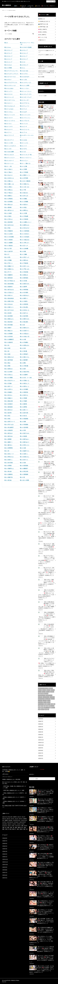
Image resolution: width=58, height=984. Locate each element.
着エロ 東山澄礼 (24, 307)
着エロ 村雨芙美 (24, 304)
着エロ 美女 (7, 415)
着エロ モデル (23, 148)
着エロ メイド (23, 145)
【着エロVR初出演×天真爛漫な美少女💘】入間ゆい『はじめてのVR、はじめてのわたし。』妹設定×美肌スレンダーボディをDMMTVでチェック (46, 277)
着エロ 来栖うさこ (9, 307)
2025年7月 (40, 753)
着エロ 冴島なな (8, 189)
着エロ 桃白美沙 (8, 321)
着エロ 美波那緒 (24, 418)
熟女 (39, 707)
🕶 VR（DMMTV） (42, 34)
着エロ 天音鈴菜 (24, 219)
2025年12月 (41, 739)
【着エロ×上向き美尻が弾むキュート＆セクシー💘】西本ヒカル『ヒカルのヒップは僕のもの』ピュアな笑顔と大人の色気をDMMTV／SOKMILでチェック (46, 594)
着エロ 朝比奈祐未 (9, 298)
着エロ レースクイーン (25, 157)
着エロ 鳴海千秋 (8, 477)
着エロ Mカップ (24, 65)
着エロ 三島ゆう (8, 172)
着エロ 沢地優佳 (24, 342)
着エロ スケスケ (8, 94)
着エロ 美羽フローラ (9, 421)
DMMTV (50, 688)
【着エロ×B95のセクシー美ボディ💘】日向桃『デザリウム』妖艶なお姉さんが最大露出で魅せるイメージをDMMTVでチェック (46, 130)
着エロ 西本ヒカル (24, 445)
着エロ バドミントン (25, 117)
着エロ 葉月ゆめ (8, 436)
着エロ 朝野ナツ (24, 298)
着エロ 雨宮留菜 (24, 465)
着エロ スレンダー (24, 100)
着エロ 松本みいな (24, 310)
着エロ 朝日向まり (24, 295)
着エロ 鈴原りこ (8, 459)
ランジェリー (40, 704)
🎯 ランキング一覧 (45, 5)
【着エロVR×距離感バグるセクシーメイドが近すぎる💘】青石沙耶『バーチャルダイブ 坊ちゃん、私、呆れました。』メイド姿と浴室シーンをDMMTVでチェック (46, 641)
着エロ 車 (6, 451)
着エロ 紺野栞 (23, 407)
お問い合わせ (5, 774)
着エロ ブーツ (7, 132)
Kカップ (47, 691)
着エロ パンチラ (8, 126)
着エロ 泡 (6, 345)
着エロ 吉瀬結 (23, 198)
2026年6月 (40, 724)
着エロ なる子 (23, 111)
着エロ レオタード (9, 160)
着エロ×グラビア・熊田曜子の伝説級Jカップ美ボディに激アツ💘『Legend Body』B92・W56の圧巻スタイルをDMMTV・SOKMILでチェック (46, 477)
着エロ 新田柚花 (24, 277)
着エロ (6, 42)
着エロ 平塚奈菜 (24, 263)
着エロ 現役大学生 (24, 371)
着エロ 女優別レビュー (25, 222)
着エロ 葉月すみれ (24, 433)
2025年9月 (40, 747)
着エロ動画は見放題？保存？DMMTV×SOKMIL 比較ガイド (14, 806)
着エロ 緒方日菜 (24, 412)
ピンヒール (40, 702)
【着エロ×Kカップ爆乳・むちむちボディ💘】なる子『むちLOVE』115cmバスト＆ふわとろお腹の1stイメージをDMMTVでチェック (46, 418)
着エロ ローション (9, 163)
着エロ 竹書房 (23, 401)
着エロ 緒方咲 (7, 412)
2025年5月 (40, 758)
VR (38, 693)
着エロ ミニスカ (24, 143)
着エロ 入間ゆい (8, 187)
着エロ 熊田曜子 (24, 360)
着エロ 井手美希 (24, 178)
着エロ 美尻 (7, 418)
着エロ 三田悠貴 (24, 172)
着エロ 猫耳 (23, 368)
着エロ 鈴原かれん (24, 456)
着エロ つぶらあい (9, 109)
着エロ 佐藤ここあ (9, 184)
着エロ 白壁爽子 (24, 374)
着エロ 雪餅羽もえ (9, 468)
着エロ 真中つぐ (8, 386)
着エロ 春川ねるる (9, 289)
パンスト (40, 700)
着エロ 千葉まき (8, 192)
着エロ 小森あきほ (24, 239)
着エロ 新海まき (24, 275)
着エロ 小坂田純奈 (24, 231)
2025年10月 (41, 745)
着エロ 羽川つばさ (9, 424)
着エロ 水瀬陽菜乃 (9, 339)
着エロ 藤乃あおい (24, 439)
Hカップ (52, 690)
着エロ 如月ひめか (9, 225)
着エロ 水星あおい (24, 333)
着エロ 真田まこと (24, 386)
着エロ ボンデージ (9, 140)
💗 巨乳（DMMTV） (43, 29)
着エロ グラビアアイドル (10, 82)
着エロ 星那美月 (8, 286)
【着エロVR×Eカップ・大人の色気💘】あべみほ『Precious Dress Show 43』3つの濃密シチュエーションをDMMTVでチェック (46, 255)
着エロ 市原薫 (7, 260)
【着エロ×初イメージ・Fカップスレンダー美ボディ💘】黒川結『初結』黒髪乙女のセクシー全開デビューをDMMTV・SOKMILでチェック (46, 395)
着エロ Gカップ (24, 53)
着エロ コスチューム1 (25, 82)
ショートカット (46, 697)
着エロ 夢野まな (24, 210)
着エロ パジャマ (8, 117)
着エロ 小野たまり (24, 242)
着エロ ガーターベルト (10, 76)
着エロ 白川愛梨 (8, 377)
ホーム (4, 10)
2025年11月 (41, 742)
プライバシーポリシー (7, 776)
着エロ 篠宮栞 (23, 404)
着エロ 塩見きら (24, 204)
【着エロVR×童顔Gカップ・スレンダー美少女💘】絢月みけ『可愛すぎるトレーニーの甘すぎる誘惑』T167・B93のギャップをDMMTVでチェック (46, 232)
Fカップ (44, 690)
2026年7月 (40, 721)
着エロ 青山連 (7, 471)
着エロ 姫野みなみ (24, 225)
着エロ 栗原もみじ (9, 319)
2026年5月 (40, 726)
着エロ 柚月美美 (24, 316)
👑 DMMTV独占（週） (43, 26)
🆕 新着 (15, 5)
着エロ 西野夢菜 (8, 448)
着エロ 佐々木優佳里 (25, 181)
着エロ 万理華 (23, 169)
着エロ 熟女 (7, 363)
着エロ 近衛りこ (24, 453)
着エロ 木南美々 (24, 301)
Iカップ (39, 691)
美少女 (42, 709)
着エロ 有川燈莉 (24, 292)
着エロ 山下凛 (7, 248)
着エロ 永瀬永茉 (8, 342)
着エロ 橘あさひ (8, 330)
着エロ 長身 (23, 462)
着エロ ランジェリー (9, 157)
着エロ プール (23, 132)
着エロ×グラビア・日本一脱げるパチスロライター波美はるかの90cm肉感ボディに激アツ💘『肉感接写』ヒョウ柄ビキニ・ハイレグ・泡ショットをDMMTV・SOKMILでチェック (46, 572)
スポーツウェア (41, 698)
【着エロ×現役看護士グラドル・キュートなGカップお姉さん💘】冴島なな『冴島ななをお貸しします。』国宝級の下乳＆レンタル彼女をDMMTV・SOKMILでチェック (46, 360)
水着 (52, 704)
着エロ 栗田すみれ (24, 319)
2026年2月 (40, 734)
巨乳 (45, 704)
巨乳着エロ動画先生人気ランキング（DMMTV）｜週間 (14, 798)
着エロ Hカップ (8, 56)
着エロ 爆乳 (23, 363)
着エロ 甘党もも (8, 374)
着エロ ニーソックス (9, 114)
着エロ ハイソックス (25, 114)
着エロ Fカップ (8, 53)
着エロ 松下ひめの (9, 310)
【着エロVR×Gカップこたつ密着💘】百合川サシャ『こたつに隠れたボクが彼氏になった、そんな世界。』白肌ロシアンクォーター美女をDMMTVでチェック (46, 289)
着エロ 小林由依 (8, 239)
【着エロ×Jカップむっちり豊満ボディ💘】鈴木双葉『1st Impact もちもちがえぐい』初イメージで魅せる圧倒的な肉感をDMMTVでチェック (46, 119)
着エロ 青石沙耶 (24, 471)
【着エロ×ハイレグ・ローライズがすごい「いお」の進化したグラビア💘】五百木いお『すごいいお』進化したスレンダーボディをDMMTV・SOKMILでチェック (46, 406)
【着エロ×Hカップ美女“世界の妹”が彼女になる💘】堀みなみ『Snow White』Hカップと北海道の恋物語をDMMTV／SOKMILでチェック (46, 674)
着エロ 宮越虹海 (8, 231)
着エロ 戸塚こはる (24, 269)
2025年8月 (40, 750)
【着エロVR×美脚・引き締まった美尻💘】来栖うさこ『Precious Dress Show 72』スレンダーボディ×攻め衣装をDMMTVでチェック (46, 265)
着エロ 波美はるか (24, 345)
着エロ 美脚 (23, 421)
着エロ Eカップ (24, 50)
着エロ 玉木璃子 (8, 371)
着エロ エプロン (24, 73)
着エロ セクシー (8, 103)
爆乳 (42, 707)
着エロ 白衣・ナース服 (25, 377)
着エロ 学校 (7, 228)
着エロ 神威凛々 (8, 392)
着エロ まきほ (23, 140)
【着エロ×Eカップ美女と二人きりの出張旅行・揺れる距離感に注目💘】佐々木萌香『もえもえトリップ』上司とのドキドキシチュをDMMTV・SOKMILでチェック (46, 336)
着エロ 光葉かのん (24, 184)
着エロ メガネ (7, 148)
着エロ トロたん (8, 111)
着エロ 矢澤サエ (8, 389)
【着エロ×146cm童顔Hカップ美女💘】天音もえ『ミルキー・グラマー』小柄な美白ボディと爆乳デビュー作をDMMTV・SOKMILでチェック (46, 629)
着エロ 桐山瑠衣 (24, 321)
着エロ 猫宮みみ (8, 368)
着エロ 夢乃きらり (9, 210)
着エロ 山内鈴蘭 (24, 248)
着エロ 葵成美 (23, 436)
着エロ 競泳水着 (8, 401)
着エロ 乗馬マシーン (25, 175)
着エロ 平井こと (8, 263)
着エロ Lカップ (8, 62)
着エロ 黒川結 (7, 480)
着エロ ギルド (7, 79)
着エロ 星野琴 (23, 286)
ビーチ (48, 700)
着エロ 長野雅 (7, 465)
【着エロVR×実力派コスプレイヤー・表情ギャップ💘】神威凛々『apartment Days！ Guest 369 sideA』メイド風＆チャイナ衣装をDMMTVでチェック (46, 208)
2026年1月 (40, 737)
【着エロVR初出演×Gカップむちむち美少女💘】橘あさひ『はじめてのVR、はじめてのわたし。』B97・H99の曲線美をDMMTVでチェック (46, 244)
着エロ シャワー (8, 91)
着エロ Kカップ (24, 59)
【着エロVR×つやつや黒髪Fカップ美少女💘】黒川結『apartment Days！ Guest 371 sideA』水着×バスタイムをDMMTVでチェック (46, 197)
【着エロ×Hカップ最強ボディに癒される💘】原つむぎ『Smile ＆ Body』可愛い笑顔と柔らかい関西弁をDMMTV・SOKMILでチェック (46, 455)
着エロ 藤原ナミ (8, 442)
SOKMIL (52, 691)
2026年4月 (40, 729)
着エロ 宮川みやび (24, 228)
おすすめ (46, 693)
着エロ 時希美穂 (24, 289)
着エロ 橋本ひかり (24, 327)
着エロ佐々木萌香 (24, 480)
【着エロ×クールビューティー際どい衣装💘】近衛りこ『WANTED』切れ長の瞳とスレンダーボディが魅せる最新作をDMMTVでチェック (46, 109)
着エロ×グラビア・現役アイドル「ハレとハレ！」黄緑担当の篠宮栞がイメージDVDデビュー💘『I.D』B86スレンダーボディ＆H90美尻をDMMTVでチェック (46, 500)
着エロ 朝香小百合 (9, 301)
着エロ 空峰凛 (23, 398)
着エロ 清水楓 (23, 351)
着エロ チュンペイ (24, 106)
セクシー (52, 698)
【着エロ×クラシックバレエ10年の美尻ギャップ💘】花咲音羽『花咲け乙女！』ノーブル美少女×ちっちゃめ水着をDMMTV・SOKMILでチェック (46, 300)
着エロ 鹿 (22, 477)
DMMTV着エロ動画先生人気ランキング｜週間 (13, 790)
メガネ (48, 702)
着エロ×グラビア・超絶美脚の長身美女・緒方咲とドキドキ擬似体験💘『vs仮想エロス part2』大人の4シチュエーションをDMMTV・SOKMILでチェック (46, 548)
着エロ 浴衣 (23, 348)
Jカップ (43, 691)
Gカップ (48, 690)
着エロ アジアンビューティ (11, 70)
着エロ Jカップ (8, 59)
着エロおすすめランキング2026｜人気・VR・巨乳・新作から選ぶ (14, 782)
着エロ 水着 (23, 339)
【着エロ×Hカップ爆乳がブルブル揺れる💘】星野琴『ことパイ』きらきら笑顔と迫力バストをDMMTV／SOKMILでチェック (46, 583)
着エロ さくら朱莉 (24, 85)
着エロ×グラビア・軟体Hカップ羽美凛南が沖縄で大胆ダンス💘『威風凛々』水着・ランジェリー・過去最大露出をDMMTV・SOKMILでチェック (46, 536)
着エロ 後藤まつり (9, 266)
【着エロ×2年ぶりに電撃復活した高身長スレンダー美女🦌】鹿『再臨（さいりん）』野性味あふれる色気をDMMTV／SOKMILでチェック (46, 652)
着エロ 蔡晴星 (7, 439)
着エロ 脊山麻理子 (9, 427)
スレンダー (47, 698)
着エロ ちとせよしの (9, 106)
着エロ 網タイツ (24, 409)
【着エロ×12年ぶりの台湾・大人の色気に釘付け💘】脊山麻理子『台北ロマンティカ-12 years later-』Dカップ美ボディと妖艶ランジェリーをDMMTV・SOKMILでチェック (46, 324)
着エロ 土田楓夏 (24, 201)
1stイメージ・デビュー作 (43, 688)
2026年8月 (40, 718)
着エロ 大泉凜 (7, 213)
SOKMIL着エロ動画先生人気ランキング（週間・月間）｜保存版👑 (13, 770)
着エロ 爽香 (7, 365)
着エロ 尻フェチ (24, 245)
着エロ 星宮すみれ (24, 283)
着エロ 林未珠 (7, 313)
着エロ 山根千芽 (8, 251)
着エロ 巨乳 (7, 257)
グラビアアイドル (41, 695)
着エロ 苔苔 (23, 430)
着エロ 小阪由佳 (8, 245)
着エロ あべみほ (24, 70)
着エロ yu (22, 67)
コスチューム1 (49, 695)
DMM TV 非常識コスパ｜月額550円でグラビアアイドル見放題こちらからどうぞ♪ (46, 72)
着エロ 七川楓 (23, 166)
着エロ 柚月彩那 (8, 316)
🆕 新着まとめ (41, 18)
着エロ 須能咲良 (8, 474)
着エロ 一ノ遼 (7, 166)
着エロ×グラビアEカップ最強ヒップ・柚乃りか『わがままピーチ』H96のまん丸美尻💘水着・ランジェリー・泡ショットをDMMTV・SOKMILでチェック (46, 560)
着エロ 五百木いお (9, 178)
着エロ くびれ (23, 79)
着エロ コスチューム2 (9, 85)
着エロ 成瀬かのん (9, 269)
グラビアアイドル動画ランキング (45, 54)
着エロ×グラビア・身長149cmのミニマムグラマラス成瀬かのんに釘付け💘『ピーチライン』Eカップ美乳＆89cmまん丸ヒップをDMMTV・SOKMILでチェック (46, 488)
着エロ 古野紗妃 (8, 198)
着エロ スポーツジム (9, 100)
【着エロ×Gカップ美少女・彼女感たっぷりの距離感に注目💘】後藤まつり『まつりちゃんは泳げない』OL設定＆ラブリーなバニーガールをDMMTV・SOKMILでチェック (46, 348)
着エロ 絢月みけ (8, 409)
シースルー (52, 697)
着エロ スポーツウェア (25, 97)
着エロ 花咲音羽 (8, 430)
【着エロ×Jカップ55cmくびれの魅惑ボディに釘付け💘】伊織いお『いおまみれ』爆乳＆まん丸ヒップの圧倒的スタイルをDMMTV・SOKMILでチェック (46, 312)
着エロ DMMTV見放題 (25, 47)
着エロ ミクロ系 (8, 143)
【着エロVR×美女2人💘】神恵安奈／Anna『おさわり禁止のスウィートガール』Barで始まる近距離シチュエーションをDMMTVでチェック (46, 175)
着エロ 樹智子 (7, 327)
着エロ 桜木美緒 (8, 324)
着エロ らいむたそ (9, 154)
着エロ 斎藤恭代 (8, 275)
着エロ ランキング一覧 (25, 154)
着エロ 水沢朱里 (8, 336)
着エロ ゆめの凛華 (9, 151)
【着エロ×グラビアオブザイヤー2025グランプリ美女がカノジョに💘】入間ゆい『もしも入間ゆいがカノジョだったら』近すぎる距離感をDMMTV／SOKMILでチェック (46, 663)
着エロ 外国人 (23, 207)
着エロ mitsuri (8, 65)
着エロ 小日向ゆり (24, 233)
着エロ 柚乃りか (24, 313)
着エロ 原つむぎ (24, 195)
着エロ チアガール (24, 103)
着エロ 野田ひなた (9, 456)
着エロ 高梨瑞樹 (24, 474)
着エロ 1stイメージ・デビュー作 (27, 43)
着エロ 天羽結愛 (24, 216)
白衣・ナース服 (47, 707)
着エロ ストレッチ (9, 97)
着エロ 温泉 (7, 354)
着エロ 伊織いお (8, 181)
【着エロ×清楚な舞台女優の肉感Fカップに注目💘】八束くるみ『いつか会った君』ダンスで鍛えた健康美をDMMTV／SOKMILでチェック (46, 605)
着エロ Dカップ (8, 50)
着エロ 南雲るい (8, 195)
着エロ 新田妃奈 (8, 277)
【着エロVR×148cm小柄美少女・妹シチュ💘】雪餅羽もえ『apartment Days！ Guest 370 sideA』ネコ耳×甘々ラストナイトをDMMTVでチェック (46, 220)
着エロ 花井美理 (24, 427)
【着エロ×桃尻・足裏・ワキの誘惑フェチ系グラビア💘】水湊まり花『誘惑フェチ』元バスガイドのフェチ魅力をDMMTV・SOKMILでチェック (46, 430)
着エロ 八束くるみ (24, 187)
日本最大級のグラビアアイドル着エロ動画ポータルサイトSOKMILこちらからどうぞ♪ (46, 67)
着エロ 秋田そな (24, 395)
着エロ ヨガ (23, 151)
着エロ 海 (6, 351)
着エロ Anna (7, 47)
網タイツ (53, 707)
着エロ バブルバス (24, 120)
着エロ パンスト (24, 123)
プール (45, 702)
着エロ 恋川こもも (24, 266)
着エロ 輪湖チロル (24, 451)
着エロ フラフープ (9, 135)
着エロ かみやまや (24, 76)
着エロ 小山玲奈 (8, 233)
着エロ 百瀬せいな (24, 380)
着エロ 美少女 (23, 415)
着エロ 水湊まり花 (24, 336)
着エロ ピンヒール (24, 129)
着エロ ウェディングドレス (11, 73)
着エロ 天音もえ (8, 219)
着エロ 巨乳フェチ (24, 257)
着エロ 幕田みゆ (24, 260)
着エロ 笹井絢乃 (8, 404)
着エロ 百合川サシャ (9, 380)
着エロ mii (22, 62)
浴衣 (42, 705)
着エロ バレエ (7, 123)
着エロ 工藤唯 (23, 254)
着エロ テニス (23, 109)
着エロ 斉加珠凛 (24, 272)
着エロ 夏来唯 (7, 207)
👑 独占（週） (37, 5)
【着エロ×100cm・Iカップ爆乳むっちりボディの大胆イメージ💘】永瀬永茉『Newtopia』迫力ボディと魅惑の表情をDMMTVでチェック (46, 511)
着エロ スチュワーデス (25, 94)
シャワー (40, 697)
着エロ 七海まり (8, 169)
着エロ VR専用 (8, 67)
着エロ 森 (22, 324)
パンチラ (44, 700)
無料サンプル (51, 705)
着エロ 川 (6, 254)
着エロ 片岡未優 (24, 365)
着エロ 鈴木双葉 (8, 462)
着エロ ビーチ (23, 126)
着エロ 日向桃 (23, 280)
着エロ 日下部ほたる (9, 280)
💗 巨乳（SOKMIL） (43, 32)
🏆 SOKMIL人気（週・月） (23, 6)
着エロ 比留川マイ (24, 330)
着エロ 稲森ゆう (8, 398)
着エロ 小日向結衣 (24, 236)
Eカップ (39, 690)
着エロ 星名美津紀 (9, 283)
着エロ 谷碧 (23, 448)
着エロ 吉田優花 (8, 201)
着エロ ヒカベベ (8, 129)
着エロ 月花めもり (9, 292)
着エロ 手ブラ (7, 272)
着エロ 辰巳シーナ (9, 453)
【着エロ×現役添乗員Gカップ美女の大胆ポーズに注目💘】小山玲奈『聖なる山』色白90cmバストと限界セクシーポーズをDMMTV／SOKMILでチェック (46, 617)
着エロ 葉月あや (8, 433)
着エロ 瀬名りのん (24, 357)
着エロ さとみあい (9, 88)
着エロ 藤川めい (8, 445)
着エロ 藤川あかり (24, 442)
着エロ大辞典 (41, 76)
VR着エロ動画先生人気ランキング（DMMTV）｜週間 (14, 793)
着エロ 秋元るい (8, 395)
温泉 (47, 705)
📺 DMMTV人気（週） (30, 6)
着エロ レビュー (24, 160)
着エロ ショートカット (25, 91)
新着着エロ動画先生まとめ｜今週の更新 (11, 779)
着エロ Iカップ (23, 56)
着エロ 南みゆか (24, 192)
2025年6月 (40, 755)
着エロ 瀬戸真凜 (8, 360)
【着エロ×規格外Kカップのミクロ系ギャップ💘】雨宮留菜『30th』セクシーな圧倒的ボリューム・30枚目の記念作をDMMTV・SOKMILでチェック (46, 141)
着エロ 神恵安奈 (24, 392)
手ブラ (48, 704)
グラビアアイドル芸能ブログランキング (46, 51)
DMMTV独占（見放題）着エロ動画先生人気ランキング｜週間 (14, 787)
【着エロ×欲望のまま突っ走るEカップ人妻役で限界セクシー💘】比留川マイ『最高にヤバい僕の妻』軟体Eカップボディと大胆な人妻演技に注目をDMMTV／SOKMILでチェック (46, 443)
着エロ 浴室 (7, 348)
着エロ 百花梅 (7, 383)
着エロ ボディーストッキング (27, 136)
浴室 (39, 705)
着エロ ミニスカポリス (10, 145)
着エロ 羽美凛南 (24, 424)
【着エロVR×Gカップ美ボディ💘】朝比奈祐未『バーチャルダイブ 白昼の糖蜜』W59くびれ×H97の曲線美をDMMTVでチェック (46, 164)
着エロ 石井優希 (24, 389)
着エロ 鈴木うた (24, 459)
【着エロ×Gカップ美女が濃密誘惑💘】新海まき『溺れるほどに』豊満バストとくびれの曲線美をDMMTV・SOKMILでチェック (46, 465)
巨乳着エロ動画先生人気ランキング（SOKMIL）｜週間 (14, 802)
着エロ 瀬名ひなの (9, 357)
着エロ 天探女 (7, 216)
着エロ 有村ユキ (8, 295)
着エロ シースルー (24, 88)
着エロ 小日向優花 (9, 236)
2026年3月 (40, 732)
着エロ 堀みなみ (8, 204)
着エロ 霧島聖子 (24, 468)
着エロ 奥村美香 (8, 222)
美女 (39, 709)
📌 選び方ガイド (52, 5)
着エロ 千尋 (23, 189)
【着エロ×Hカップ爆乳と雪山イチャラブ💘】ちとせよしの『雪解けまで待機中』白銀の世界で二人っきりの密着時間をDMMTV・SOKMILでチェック (46, 384)
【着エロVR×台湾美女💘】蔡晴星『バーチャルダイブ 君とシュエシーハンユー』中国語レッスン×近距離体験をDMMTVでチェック (46, 186)
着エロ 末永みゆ (8, 304)
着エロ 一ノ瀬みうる (25, 163)
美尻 (46, 709)
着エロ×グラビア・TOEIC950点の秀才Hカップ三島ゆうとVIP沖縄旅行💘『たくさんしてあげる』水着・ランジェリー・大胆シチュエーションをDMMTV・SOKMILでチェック (46, 524)
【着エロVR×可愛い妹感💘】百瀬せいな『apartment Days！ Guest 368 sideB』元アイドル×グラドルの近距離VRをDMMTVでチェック (46, 153)
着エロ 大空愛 (23, 213)
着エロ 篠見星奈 (8, 407)
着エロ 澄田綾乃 (24, 354)
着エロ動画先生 (6, 5)
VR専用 (42, 693)
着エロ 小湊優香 (8, 242)
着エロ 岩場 (23, 251)
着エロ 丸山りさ (8, 175)
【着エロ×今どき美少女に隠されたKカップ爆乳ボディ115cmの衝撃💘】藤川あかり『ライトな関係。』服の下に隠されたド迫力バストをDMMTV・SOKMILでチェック (46, 372)
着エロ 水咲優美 (8, 333)
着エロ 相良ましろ (24, 383)
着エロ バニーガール (9, 120)
